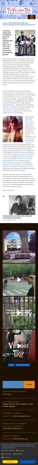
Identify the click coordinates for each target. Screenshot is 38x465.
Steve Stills (22, 150)
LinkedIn (5, 406)
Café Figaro (22, 170)
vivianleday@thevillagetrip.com (12, 428)
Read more (12, 448)
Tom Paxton (6, 158)
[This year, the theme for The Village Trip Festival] (19, 280)
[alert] (19, 453)
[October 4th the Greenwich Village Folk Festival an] (19, 246)
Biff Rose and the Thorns (29, 121)
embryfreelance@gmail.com (21, 416)
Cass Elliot (6, 107)
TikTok (18, 404)
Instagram (6, 404)
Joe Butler (28, 142)
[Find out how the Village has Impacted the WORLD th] (19, 313)
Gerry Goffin (24, 164)
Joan (24, 156)
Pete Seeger (15, 160)
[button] (9, 450)
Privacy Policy (7, 394)
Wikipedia (12, 406)
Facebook (24, 404)
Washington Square (29, 76)
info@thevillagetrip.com (20, 439)
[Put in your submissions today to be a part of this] (19, 346)
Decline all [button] (27, 461)
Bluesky (12, 404)
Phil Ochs (24, 158)
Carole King (13, 164)
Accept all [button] (10, 461)
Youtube (30, 404)
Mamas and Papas (11, 109)
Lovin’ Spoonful (29, 139)
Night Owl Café (16, 97)
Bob (9, 154)
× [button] (36, 443)
